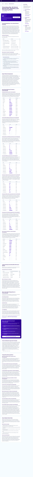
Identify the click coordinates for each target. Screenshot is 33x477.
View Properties (27, 15)
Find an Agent (27, 23)
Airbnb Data (6, 3)
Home (3, 3)
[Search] (31, 0)
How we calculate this (16, 17)
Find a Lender (27, 31)
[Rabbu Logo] (16, 1)
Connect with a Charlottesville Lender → (11, 336)
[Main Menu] (1, 0)
